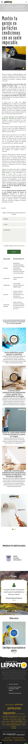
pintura (8, 723)
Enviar (14, 252)
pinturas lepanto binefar (13, 725)
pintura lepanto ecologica (15, 719)
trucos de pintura (12, 717)
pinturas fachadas (20, 713)
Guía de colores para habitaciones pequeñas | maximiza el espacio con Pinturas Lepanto (14, 473)
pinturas (19, 704)
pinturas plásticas (9, 704)
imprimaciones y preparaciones (10, 716)
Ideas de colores (20, 6)
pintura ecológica (16, 721)
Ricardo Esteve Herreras (14, 598)
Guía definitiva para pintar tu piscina (14, 353)
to (5, 171)
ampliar (14, 728)
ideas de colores (21, 717)
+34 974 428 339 (13, 684)
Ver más (14, 652)
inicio (3, 6)
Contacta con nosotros (15, 693)
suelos (20, 716)
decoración (6, 719)
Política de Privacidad (18, 738)
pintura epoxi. (18, 135)
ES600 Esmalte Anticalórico (17, 558)
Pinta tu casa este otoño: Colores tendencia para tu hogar (14, 434)
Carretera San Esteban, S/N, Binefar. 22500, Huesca (15, 688)
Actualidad (10, 6)
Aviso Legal (7, 738)
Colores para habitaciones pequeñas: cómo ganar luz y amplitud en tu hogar (14, 393)
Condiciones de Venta (20, 740)
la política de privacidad (18, 245)
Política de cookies (7, 740)
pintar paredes (14, 723)
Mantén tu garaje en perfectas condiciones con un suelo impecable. (14, 8)
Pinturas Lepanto (18, 74)
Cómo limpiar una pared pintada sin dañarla (14, 649)
